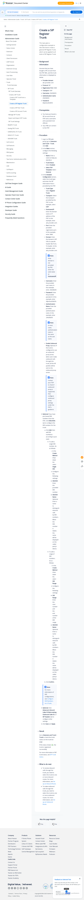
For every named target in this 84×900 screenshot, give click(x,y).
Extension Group (11, 69)
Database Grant (11, 176)
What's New (9, 31)
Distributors (12, 844)
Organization (10, 65)
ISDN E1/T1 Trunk (13, 135)
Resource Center (54, 838)
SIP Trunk (27, 19)
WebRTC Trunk (12, 125)
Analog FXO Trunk (13, 128)
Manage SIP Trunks (14, 115)
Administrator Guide (13, 19)
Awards (10, 854)
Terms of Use (18, 893)
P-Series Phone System (26, 840)
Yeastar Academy (13, 878)
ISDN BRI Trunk (12, 138)
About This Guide (11, 41)
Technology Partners (14, 849)
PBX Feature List (13, 870)
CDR (7, 166)
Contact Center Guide (12, 199)
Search (77, 12)
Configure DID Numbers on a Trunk (49, 701)
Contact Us (11, 862)
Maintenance (10, 162)
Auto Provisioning (11, 72)
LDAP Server (10, 62)
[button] (4, 31)
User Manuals (53, 846)
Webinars (52, 852)
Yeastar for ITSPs (13, 875)
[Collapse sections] (80, 19)
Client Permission (11, 58)
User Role (9, 75)
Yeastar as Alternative (14, 873)
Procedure (68, 45)
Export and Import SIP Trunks (17, 118)
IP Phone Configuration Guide (15, 203)
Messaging (9, 149)
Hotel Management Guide (14, 191)
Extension (9, 51)
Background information (68, 38)
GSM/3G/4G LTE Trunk (14, 132)
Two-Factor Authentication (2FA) (16, 159)
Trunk (22, 19)
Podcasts (52, 854)
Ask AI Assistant (79, 455)
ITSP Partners (12, 846)
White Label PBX (40, 844)
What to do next (70, 52)
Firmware (52, 849)
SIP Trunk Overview (14, 91)
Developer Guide (11, 210)
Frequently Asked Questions (14, 218)
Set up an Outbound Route (49, 802)
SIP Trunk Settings (14, 121)
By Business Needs (41, 854)
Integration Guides (11, 206)
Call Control (10, 142)
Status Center (10, 48)
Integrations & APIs (41, 846)
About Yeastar (12, 838)
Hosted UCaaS (40, 838)
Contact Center (40, 841)
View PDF (69, 30)
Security (8, 156)
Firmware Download (66, 3)
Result (67, 49)
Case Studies (53, 844)
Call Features (10, 145)
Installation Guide (11, 35)
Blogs (51, 841)
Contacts (9, 55)
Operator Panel (11, 79)
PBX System (10, 152)
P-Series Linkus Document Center (79, 460)
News (9, 852)
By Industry (39, 849)
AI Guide (8, 187)
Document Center (21, 3)
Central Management (28, 852)
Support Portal (79, 464)
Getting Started (11, 45)
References (9, 180)
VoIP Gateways (26, 849)
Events (10, 857)
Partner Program (13, 841)
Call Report (9, 169)
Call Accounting (11, 173)
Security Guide (10, 214)
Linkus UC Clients (27, 844)
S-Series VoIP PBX (27, 846)
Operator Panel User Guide (14, 195)
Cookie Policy (16, 896)
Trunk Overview (12, 85)
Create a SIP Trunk (36, 19)
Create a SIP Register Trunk (50, 19)
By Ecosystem (40, 852)
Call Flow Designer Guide (13, 183)
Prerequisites (69, 42)
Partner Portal (12, 867)
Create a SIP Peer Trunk (17, 108)
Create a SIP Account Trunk (18, 111)
